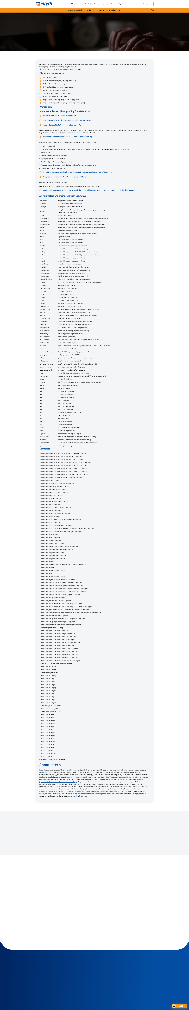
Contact (146, 4)
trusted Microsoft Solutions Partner (132, 777)
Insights (120, 4)
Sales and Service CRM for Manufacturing (67, 791)
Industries (105, 4)
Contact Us (73, 796)
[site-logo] (43, 3)
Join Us (114, 10)
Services (96, 4)
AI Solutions (74, 4)
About (113, 4)
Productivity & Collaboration (84, 777)
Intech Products (86, 4)
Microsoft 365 (46, 772)
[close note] (152, 10)
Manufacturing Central (121, 791)
